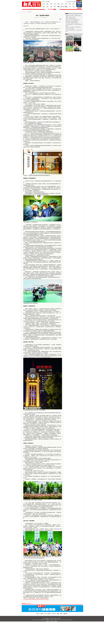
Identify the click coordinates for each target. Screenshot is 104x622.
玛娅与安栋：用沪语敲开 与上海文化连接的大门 (73, 27)
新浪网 (58, 613)
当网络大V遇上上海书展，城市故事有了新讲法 (73, 15)
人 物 (51, 6)
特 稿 (47, 3)
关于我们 (55, 618)
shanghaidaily (53, 613)
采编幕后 (66, 6)
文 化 (62, 3)
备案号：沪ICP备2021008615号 (52, 621)
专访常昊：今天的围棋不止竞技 (71, 18)
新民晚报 (48, 613)
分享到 (60, 19)
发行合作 (59, 618)
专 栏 (55, 6)
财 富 (58, 3)
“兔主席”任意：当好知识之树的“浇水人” (72, 22)
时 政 (51, 3)
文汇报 (45, 613)
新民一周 (62, 6)
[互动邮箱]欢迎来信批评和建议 (71, 1)
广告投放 (51, 618)
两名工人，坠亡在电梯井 (70, 28)
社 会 (55, 3)
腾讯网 (61, 613)
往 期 (73, 6)
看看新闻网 (65, 613)
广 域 (70, 6)
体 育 (66, 3)
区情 (43, 6)
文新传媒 (41, 613)
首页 (28, 11)
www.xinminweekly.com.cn (36, 619)
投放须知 (47, 618)
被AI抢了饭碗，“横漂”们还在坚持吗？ (72, 21)
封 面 (43, 3)
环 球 (70, 3)
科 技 (73, 3)
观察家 (58, 6)
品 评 (47, 6)
